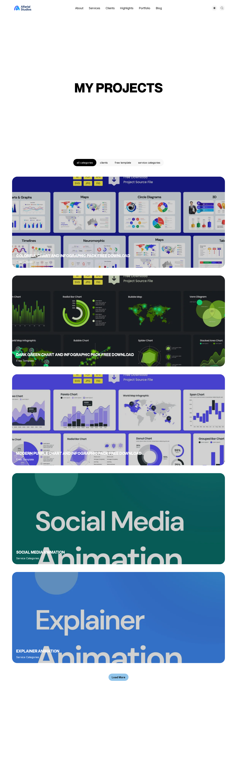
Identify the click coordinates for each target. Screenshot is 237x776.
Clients (104, 162)
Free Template (123, 162)
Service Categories (149, 162)
